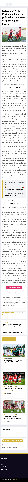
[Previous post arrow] (24, 324)
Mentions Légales (4, 473)
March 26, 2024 (10, 195)
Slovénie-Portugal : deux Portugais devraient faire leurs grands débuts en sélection (13, 325)
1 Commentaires (6, 315)
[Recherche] (7, 4)
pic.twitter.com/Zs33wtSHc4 (14, 189)
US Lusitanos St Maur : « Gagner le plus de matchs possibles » (13, 361)
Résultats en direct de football (6, 464)
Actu (4, 312)
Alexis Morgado (8, 358)
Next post (5, 328)
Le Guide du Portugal (4, 466)
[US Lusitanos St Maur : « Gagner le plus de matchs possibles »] (14, 350)
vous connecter (16, 445)
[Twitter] (14, 309)
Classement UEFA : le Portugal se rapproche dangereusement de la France (13, 389)
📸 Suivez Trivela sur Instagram (14, 287)
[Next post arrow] (24, 332)
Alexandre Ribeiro (9, 386)
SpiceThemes (16, 479)
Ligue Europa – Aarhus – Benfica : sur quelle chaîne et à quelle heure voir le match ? (12, 417)
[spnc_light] (10, 4)
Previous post (6, 322)
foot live (2, 462)
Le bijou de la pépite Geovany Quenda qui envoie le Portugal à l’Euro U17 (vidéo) (13, 331)
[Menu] (2, 4)
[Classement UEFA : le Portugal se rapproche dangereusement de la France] (14, 378)
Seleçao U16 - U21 (10, 312)
